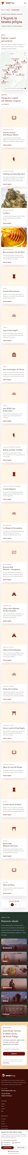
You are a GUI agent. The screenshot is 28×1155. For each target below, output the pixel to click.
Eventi (2, 1106)
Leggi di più (13, 1137)
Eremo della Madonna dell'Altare (10, 844)
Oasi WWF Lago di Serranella (9, 409)
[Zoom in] (25, 53)
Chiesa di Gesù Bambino (12, 650)
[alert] (14, 1142)
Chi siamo (3, 1119)
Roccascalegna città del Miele (14, 252)
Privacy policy (4, 1128)
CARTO (10, 88)
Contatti (3, 1123)
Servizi (2, 1121)
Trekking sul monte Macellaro (14, 174)
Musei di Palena (9, 885)
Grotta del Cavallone (10, 689)
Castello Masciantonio (11, 291)
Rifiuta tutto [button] (20, 1147)
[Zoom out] (25, 55)
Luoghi (2, 1108)
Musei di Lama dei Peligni (12, 767)
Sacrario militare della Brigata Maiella (10, 133)
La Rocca (6, 213)
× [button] (26, 1131)
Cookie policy (4, 1126)
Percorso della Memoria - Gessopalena (11, 568)
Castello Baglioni (9, 489)
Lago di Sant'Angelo (10, 330)
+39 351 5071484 (5, 1093)
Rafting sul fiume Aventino (12, 450)
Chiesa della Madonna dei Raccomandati (11, 609)
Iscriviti (14, 1053)
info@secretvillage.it (6, 1095)
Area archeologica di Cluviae (13, 369)
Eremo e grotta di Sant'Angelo (14, 728)
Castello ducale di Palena (12, 804)
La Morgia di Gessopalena (12, 528)
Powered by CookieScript (14, 1153)
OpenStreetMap (16, 88)
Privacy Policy (6, 1062)
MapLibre (6, 88)
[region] (14, 71)
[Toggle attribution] (25, 88)
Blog (2, 1111)
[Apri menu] (25, 3)
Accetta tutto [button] (7, 1147)
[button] (14, 1151)
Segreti (3, 1103)
